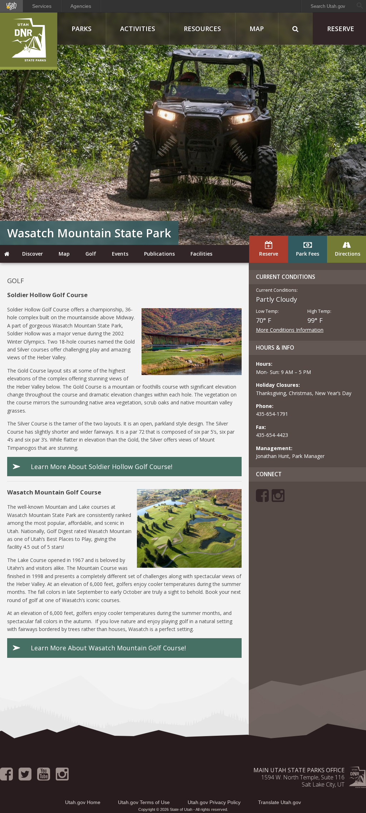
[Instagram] (278, 499)
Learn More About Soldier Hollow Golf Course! (101, 466)
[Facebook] (262, 499)
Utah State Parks (28, 41)
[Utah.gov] (11, 6)
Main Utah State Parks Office (299, 770)
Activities (137, 28)
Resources (202, 28)
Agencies (80, 6)
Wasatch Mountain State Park (89, 233)
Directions (347, 253)
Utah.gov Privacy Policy (214, 802)
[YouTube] (43, 777)
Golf (90, 253)
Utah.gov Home (82, 802)
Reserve (268, 253)
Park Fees (307, 253)
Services (41, 6)
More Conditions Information (289, 329)
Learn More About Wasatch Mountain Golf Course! (108, 648)
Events (120, 253)
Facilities (201, 253)
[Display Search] (295, 29)
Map (256, 28)
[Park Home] (7, 254)
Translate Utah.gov (279, 802)
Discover (32, 253)
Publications (159, 253)
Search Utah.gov (328, 6)
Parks (81, 28)
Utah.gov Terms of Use (144, 802)
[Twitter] (25, 777)
